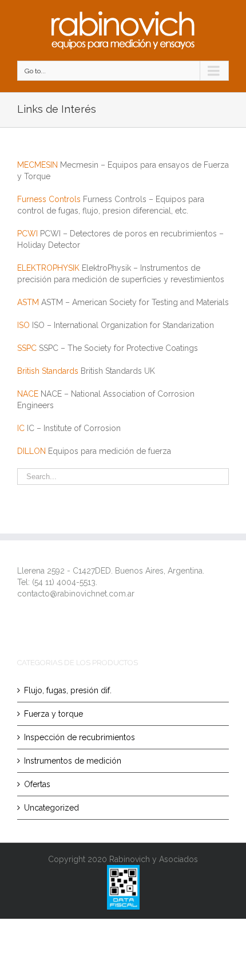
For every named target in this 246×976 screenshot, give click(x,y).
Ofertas (37, 784)
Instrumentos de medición (72, 760)
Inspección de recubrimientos (79, 737)
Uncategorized (51, 807)
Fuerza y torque (53, 713)
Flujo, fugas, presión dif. (68, 690)
